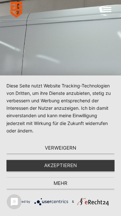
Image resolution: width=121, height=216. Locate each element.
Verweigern (60, 148)
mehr (60, 183)
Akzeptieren (60, 165)
